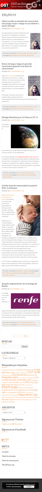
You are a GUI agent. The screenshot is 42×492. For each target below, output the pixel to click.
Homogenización (22, 390)
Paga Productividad (8, 397)
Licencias (29, 392)
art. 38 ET (11, 76)
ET (2, 246)
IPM (22, 392)
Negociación (28, 394)
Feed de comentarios (10, 461)
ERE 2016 (7, 385)
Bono (10, 372)
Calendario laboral (21, 372)
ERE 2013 (20, 382)
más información (16, 486)
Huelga (33, 175)
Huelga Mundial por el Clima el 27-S (20, 117)
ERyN (18, 55)
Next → (26, 336)
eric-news (28, 385)
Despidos (10, 377)
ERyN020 (22, 387)
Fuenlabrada (7, 390)
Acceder (5, 452)
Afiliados (12, 370)
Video (12, 402)
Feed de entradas (9, 456)
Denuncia (32, 375)
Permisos (12, 275)
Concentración (7, 375)
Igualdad (19, 271)
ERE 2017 (19, 385)
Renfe (34, 324)
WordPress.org (8, 465)
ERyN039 (23, 55)
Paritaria (19, 397)
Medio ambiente (7, 177)
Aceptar (28, 487)
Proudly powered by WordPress (12, 481)
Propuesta (36, 397)
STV (21, 399)
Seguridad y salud (31, 53)
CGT (33, 372)
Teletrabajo (28, 399)
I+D (8, 392)
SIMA (15, 399)
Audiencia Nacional (24, 370)
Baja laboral (13, 55)
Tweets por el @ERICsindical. (12, 424)
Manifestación (7, 395)
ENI (12, 382)
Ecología (30, 378)
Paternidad (6, 275)
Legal (24, 53)
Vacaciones (30, 55)
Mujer (15, 395)
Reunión (7, 399)
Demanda (19, 374)
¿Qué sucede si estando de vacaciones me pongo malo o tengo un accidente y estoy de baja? (20, 24)
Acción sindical (21, 173)
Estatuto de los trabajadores (21, 273)
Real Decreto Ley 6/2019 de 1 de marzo (8, 197)
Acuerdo (5, 370)
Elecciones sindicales (18, 380)
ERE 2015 (31, 382)
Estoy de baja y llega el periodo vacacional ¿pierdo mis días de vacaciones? (17, 66)
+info (25, 167)
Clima (19, 175)
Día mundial (22, 378)
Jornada (19, 53)
